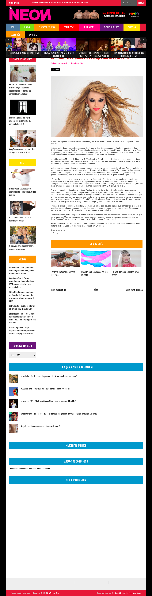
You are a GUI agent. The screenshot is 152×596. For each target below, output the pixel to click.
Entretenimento (111, 27)
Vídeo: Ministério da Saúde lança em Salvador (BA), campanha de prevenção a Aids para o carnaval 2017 (21, 296)
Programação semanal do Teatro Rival (36, 2)
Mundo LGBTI (89, 27)
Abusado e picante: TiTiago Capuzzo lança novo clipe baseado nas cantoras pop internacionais (22, 330)
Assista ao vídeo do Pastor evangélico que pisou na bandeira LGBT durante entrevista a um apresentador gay (21, 283)
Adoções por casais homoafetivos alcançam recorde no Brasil (22, 151)
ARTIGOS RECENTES (58, 289)
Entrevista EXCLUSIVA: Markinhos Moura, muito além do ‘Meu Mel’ (48, 401)
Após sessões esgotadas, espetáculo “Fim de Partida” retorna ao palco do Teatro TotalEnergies (94, 55)
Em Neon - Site (53, 593)
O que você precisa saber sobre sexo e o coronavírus (21, 247)
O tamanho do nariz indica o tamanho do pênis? (20, 219)
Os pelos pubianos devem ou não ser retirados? (40, 426)
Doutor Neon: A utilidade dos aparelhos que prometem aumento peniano (22, 191)
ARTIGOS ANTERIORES (134, 289)
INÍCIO (96, 289)
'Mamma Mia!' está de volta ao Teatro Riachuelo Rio (80, 2)
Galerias (132, 27)
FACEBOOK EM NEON (47, 27)
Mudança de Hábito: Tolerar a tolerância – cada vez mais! (44, 388)
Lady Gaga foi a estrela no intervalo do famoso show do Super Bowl (22, 307)
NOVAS (27, 27)
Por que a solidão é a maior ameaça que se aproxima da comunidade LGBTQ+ (20, 120)
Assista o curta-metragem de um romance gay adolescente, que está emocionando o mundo (22, 270)
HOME (13, 27)
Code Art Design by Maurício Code (126, 593)
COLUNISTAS (69, 27)
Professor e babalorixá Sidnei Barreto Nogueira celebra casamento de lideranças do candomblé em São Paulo (20, 89)
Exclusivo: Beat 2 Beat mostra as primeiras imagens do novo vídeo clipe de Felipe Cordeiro (58, 413)
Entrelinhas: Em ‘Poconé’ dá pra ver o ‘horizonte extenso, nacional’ (48, 376)
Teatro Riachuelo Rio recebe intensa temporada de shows (129, 54)
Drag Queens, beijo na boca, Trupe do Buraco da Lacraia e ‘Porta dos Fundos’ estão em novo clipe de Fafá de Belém (22, 318)
